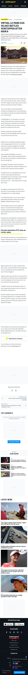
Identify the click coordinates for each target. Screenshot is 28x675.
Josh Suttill (3, 42)
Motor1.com (14, 640)
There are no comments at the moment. (14, 417)
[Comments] (25, 43)
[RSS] (21, 632)
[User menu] (25, 2)
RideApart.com (14, 649)
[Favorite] (21, 43)
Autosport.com (14, 644)
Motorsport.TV (16, 346)
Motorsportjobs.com (14, 642)
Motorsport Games (17, 74)
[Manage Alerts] (15, 390)
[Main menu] (2, 2)
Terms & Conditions (6, 670)
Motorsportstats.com (14, 647)
